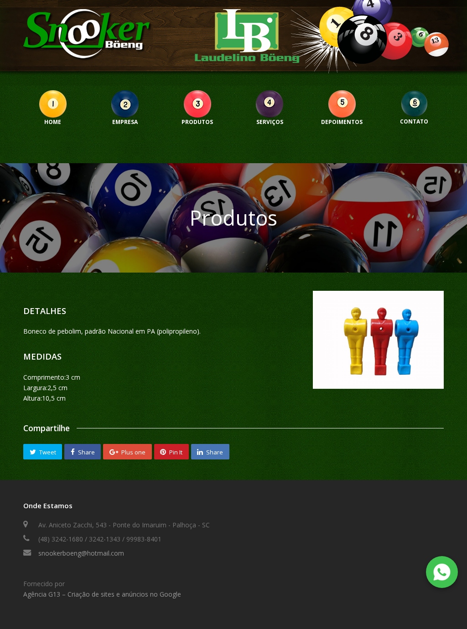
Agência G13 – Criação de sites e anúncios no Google (102, 594)
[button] (42, 451)
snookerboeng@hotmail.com (81, 553)
